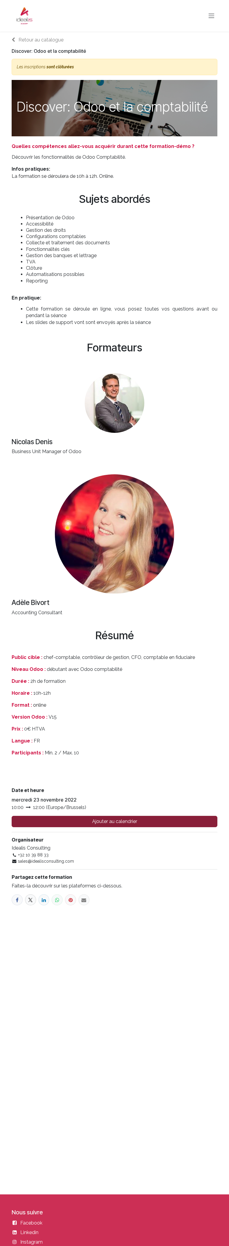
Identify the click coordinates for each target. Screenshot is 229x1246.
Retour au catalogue (40, 40)
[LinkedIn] (43, 899)
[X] (30, 899)
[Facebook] (17, 899)
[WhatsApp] (57, 899)
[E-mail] (83, 899)
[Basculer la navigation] (211, 16)
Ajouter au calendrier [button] (114, 821)
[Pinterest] (70, 899)
